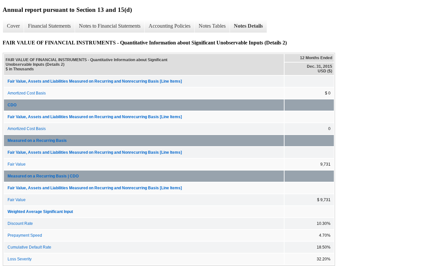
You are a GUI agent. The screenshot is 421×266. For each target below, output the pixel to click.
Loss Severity (20, 259)
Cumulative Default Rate (29, 247)
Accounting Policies (169, 26)
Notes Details (248, 26)
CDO (12, 105)
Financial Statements (49, 26)
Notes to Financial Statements (109, 26)
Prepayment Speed (25, 235)
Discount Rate (20, 224)
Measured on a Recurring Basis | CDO (43, 176)
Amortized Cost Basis (27, 93)
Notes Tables (212, 26)
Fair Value (17, 164)
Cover (13, 26)
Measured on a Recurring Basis (37, 141)
